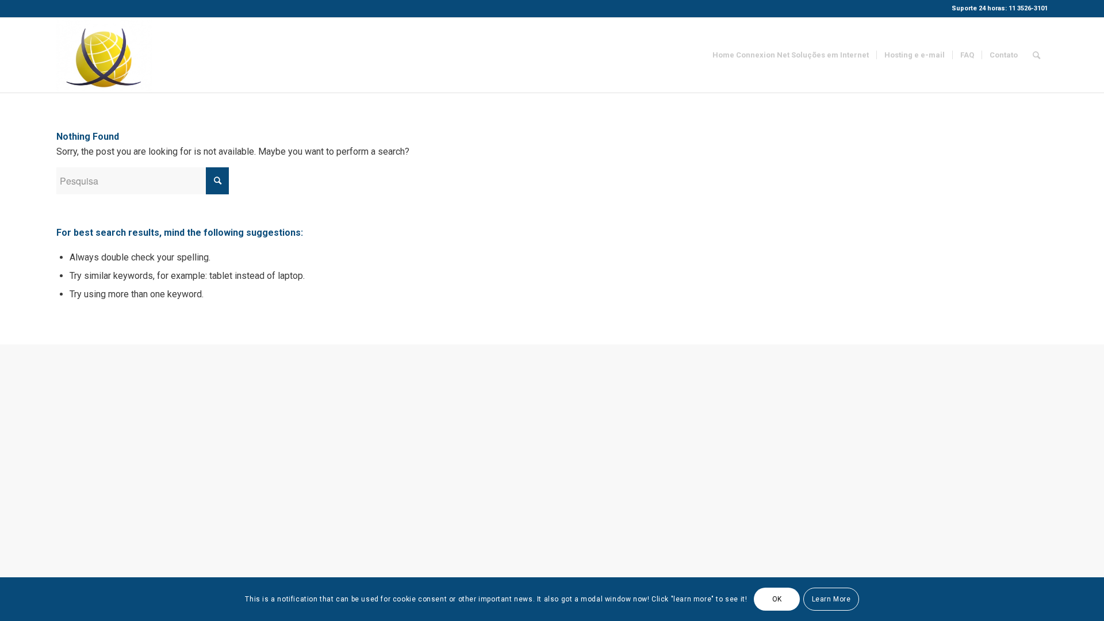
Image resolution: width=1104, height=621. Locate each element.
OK (777, 599)
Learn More (831, 599)
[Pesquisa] (1036, 55)
